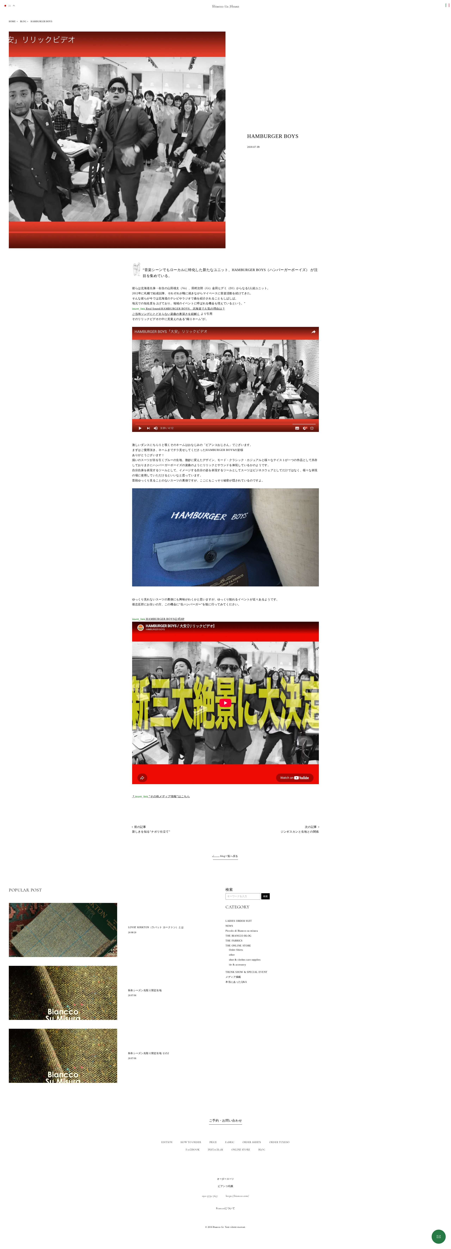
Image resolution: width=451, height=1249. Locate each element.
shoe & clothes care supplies (245, 959)
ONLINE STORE (240, 1149)
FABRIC (229, 1142)
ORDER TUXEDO (279, 1142)
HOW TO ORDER (191, 1142)
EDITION (166, 1142)
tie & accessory (237, 964)
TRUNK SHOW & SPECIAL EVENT (246, 972)
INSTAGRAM (215, 1149)
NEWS (229, 926)
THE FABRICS (234, 940)
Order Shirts (236, 950)
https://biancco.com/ (237, 1196)
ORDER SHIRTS (252, 1142)
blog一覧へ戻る (229, 856)
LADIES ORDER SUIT (239, 921)
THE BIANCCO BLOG (238, 935)
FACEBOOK (193, 1149)
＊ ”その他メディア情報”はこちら (161, 796)
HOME (12, 21)
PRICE (213, 1142)
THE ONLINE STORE (238, 945)
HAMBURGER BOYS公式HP (158, 618)
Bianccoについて (225, 1208)
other (232, 954)
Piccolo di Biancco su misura (242, 931)
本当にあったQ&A (236, 982)
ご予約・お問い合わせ (225, 1120)
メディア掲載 (233, 977)
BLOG (23, 21)
